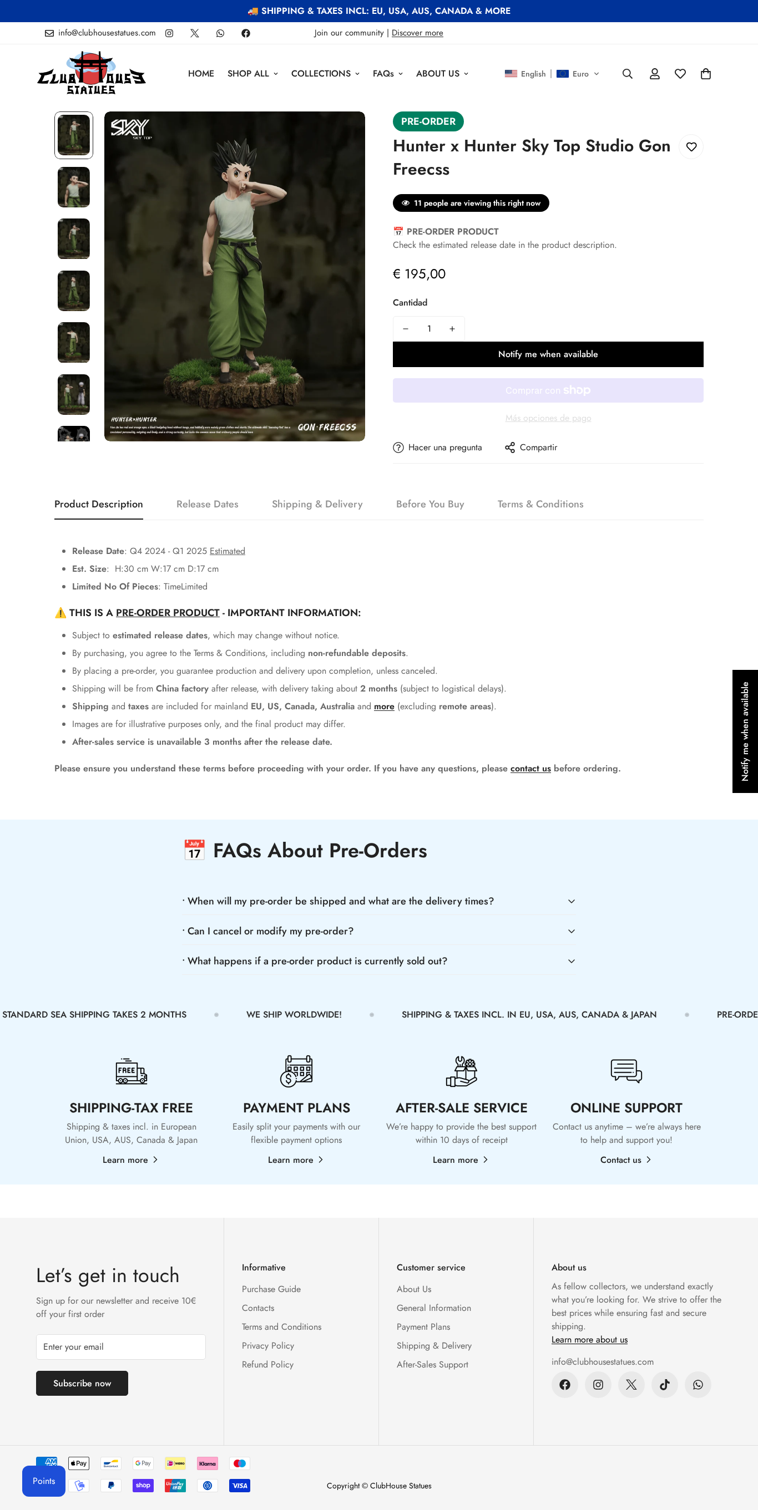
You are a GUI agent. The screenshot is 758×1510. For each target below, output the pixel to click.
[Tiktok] (664, 1384)
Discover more (417, 33)
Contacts (258, 1307)
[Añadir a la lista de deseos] (691, 146)
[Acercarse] (341, 135)
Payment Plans (423, 1326)
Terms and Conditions (281, 1326)
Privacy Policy (268, 1345)
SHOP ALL (248, 73)
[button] (552, 74)
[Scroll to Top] (736, 1449)
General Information (434, 1307)
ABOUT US (437, 73)
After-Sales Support (432, 1364)
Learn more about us (590, 1339)
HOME (201, 73)
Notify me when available (548, 354)
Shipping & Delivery (434, 1345)
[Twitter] (194, 33)
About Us (414, 1289)
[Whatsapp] (220, 33)
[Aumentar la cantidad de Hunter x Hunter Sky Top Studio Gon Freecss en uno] (452, 329)
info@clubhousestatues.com (603, 1361)
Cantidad (410, 302)
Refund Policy (268, 1364)
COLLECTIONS (321, 73)
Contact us (620, 1159)
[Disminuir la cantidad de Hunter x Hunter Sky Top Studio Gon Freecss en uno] (405, 329)
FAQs (383, 73)
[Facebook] (245, 33)
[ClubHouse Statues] (91, 73)
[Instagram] (169, 33)
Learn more (125, 1159)
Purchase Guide (271, 1289)
